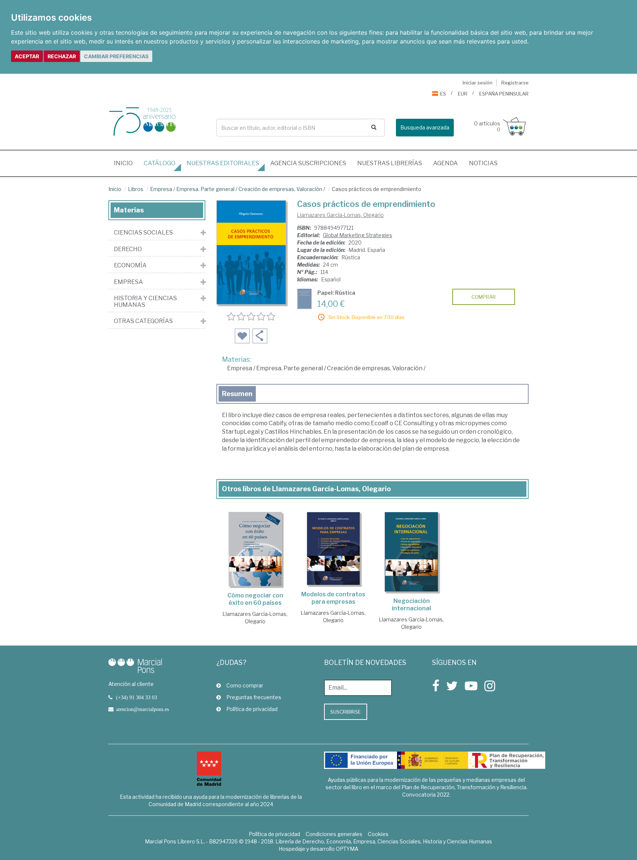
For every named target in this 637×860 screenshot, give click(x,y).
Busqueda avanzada (424, 127)
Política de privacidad (252, 709)
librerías (389, 163)
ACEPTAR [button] (27, 56)
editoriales (223, 163)
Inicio (126, 163)
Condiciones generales (334, 834)
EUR (462, 94)
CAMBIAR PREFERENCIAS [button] (116, 56)
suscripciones (308, 163)
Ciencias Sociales (143, 232)
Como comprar (244, 685)
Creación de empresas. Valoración (280, 189)
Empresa (161, 189)
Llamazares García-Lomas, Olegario (340, 215)
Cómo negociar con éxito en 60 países (255, 599)
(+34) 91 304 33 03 (136, 697)
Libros (135, 189)
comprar (483, 297)
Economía (130, 265)
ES (443, 94)
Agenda (445, 163)
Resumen (237, 394)
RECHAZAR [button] (62, 56)
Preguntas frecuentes (253, 697)
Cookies (378, 834)
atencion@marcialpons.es (142, 709)
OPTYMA (347, 849)
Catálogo (159, 163)
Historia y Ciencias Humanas (145, 301)
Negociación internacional (411, 604)
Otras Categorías (143, 321)
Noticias (483, 163)
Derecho (128, 249)
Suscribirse (345, 712)
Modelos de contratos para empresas (333, 598)
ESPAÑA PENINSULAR (504, 94)
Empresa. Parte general (205, 189)
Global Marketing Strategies (357, 235)
